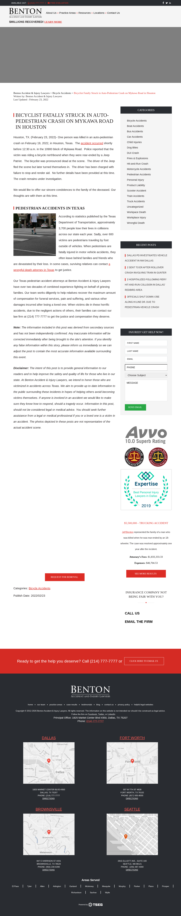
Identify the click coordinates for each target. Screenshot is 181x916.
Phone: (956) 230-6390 (49, 867)
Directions (48, 798)
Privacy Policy (124, 704)
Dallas (49, 738)
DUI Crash (133, 153)
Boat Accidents (135, 126)
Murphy (122, 886)
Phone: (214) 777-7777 (49, 795)
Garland (73, 886)
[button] (146, 110)
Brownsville (49, 809)
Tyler (29, 886)
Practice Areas (67, 12)
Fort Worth (132, 738)
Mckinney (89, 886)
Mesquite (106, 886)
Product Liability (136, 185)
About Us (51, 12)
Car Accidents (135, 136)
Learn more (53, 22)
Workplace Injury (136, 217)
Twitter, (101, 714)
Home (30, 704)
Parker (137, 886)
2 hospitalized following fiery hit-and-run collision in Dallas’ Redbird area (146, 284)
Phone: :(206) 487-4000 (132, 867)
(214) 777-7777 (37, 3)
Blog (98, 704)
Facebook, (93, 714)
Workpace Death (136, 212)
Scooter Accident (136, 190)
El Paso (15, 886)
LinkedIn (111, 714)
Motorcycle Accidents (139, 169)
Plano (151, 886)
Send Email (135, 407)
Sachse (93, 892)
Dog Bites (132, 147)
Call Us (132, 613)
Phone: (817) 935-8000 (132, 795)
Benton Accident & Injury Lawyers (44, 96)
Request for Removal (64, 577)
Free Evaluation (59, 3)
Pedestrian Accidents (139, 174)
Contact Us (113, 12)
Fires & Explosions (137, 158)
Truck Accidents (136, 201)
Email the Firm (139, 622)
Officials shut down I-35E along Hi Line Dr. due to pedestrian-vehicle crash (142, 302)
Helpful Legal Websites (143, 704)
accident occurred (92, 143)
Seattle (132, 809)
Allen (42, 886)
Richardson (76, 892)
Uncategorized (135, 206)
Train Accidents (135, 196)
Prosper (165, 886)
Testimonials (86, 704)
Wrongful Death (136, 222)
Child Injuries (134, 142)
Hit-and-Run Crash (137, 163)
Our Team (41, 704)
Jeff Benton (127, 532)
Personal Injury (135, 179)
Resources (84, 12)
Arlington (57, 886)
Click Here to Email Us (144, 661)
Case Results (71, 704)
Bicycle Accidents (39, 588)
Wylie (107, 892)
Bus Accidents (135, 131)
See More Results (146, 573)
